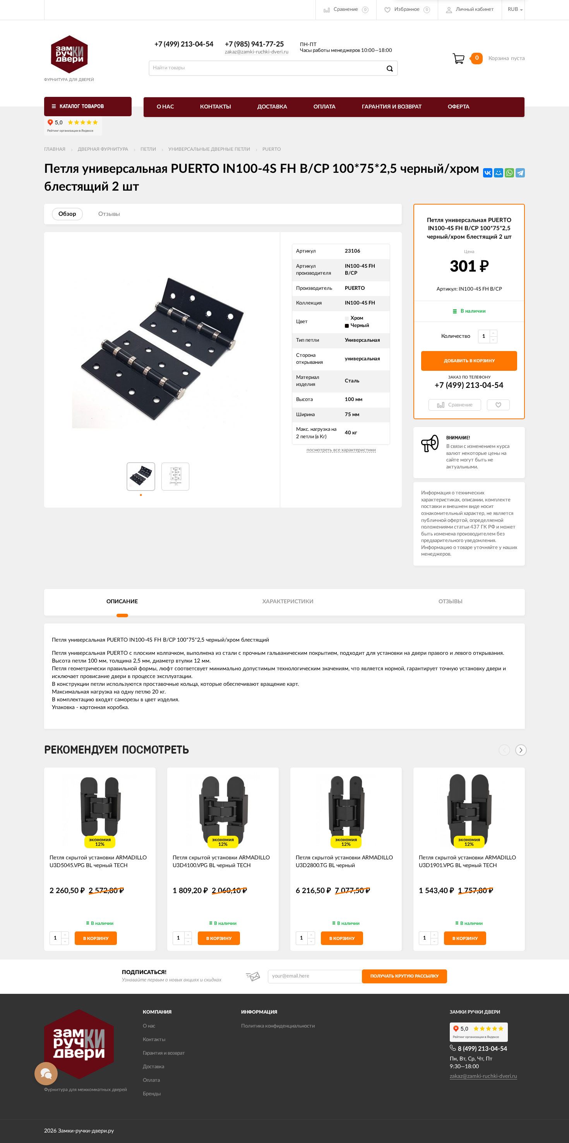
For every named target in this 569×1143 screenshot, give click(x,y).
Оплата (325, 107)
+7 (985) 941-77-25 (254, 44)
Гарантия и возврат (392, 107)
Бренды (152, 1094)
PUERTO (271, 149)
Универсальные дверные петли (209, 149)
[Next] (521, 750)
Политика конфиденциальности (278, 1026)
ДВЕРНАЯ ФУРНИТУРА (103, 149)
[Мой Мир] (498, 172)
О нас (165, 107)
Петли (148, 149)
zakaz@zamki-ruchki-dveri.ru (256, 52)
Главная (54, 149)
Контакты (215, 107)
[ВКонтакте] (487, 172)
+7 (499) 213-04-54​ (183, 44)
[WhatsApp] (509, 172)
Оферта (459, 107)
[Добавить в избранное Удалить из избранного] (498, 404)
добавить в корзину (469, 361)
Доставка (272, 107)
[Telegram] (520, 172)
